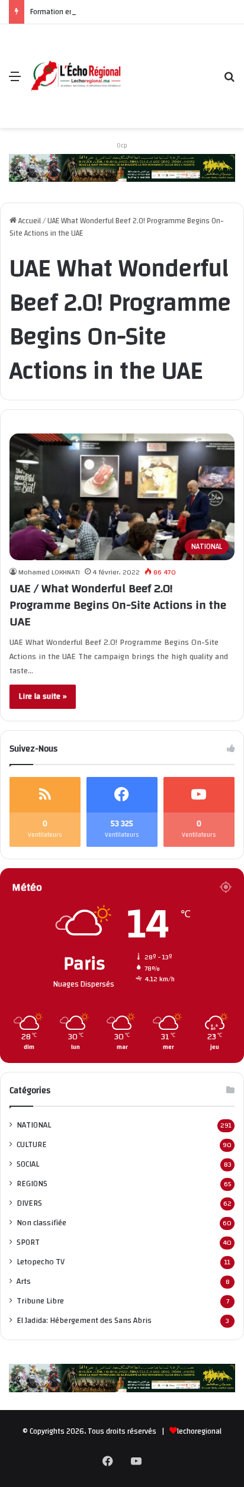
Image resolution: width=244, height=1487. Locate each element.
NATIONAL (34, 1125)
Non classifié (41, 1222)
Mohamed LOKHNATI (49, 572)
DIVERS (29, 1203)
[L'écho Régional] (76, 76)
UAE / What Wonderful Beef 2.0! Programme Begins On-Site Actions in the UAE (117, 604)
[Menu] (15, 81)
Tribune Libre (40, 1301)
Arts (24, 1281)
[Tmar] (122, 167)
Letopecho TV (41, 1261)
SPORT (28, 1242)
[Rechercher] (229, 81)
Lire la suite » (42, 696)
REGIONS (32, 1183)
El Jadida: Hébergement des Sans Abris (84, 1320)
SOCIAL (28, 1164)
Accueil (29, 221)
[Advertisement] (168, 67)
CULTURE (32, 1144)
